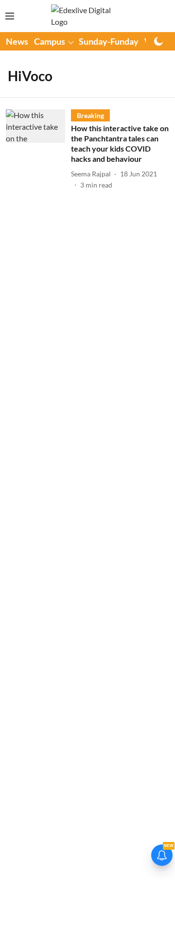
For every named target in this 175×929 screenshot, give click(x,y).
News (17, 41)
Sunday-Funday (109, 41)
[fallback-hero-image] (38, 149)
